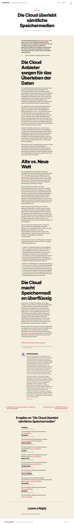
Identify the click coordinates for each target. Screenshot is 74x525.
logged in (29, 513)
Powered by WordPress (28, 521)
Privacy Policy (18, 521)
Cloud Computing (44, 346)
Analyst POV (5, 2)
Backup (36, 346)
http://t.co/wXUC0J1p (35, 449)
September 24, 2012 (38, 30)
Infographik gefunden (43, 40)
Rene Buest (28, 30)
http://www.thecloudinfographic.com (35, 342)
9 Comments (47, 30)
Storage (24, 347)
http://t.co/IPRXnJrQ (26, 472)
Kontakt (63, 2)
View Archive (30, 399)
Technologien (29, 347)
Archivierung (32, 346)
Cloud (40, 346)
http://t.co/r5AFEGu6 (31, 481)
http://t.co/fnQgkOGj (26, 441)
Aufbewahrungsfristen (29, 333)
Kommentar (37, 10)
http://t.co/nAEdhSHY (27, 497)
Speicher (50, 346)
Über (59, 2)
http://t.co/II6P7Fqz (26, 433)
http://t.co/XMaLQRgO (27, 489)
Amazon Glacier (25, 177)
